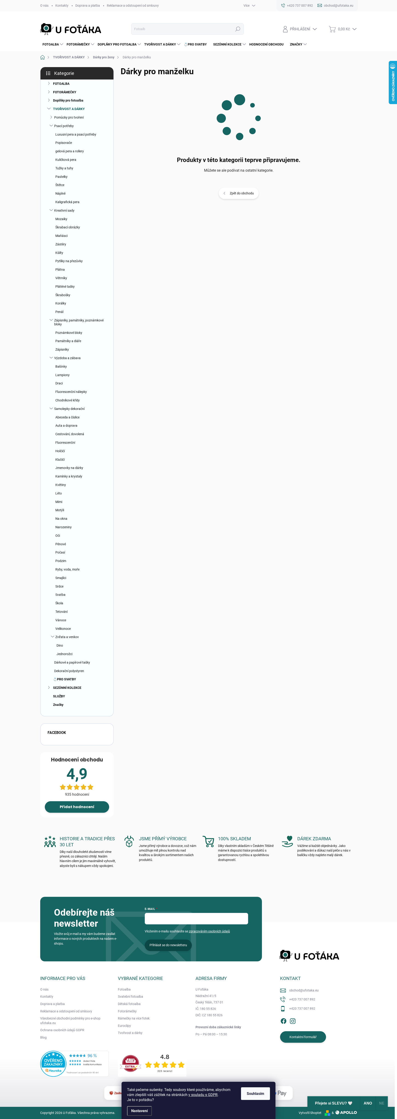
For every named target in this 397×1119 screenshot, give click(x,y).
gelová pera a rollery (69, 151)
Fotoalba (124, 989)
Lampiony (62, 375)
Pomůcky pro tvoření (69, 117)
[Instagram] (292, 1020)
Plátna (60, 269)
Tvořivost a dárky (130, 1033)
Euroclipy (124, 1026)
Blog (43, 1037)
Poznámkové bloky (68, 333)
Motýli (59, 510)
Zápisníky (62, 349)
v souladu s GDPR (203, 1095)
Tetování (61, 611)
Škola (59, 603)
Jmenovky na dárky (69, 468)
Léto (58, 493)
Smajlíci (60, 578)
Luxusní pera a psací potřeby (75, 134)
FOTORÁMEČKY (64, 92)
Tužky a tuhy (64, 168)
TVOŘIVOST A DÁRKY (69, 109)
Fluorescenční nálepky (71, 392)
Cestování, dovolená (69, 434)
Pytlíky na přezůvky (69, 261)
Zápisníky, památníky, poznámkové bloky (79, 322)
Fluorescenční (65, 442)
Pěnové (60, 544)
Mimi (58, 502)
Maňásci (61, 236)
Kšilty (59, 253)
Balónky (61, 366)
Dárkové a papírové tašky (72, 662)
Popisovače (63, 143)
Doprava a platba (87, 5)
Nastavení (139, 1111)
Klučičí (60, 459)
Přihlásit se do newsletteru (168, 945)
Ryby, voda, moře (67, 569)
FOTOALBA (61, 83)
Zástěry (60, 244)
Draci (59, 383)
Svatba (60, 594)
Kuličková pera (65, 160)
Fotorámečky (127, 1011)
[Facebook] (283, 1020)
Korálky (60, 303)
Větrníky (61, 278)
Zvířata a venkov (67, 637)
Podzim (60, 561)
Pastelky (61, 177)
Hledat (237, 29)
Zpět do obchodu (242, 193)
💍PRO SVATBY (64, 679)
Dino (60, 645)
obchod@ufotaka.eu (304, 990)
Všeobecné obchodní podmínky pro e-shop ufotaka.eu (70, 1021)
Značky (58, 705)
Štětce (59, 185)
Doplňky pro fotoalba (68, 100)
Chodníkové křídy (67, 400)
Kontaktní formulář (303, 1037)
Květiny (60, 485)
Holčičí (60, 451)
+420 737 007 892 (302, 999)
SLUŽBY (59, 696)
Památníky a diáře (68, 341)
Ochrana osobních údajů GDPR (62, 1030)
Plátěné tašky (65, 286)
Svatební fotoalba (130, 996)
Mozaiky (61, 219)
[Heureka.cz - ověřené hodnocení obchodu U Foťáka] (74, 1064)
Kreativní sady (64, 210)
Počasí (60, 552)
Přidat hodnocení (77, 806)
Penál (59, 312)
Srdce (59, 586)
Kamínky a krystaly (68, 476)
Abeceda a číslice (67, 417)
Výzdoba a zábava (67, 358)
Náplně (60, 193)
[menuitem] (52, 44)
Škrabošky (62, 295)
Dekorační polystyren (69, 671)
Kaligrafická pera (67, 202)
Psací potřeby (64, 126)
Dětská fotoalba (129, 1004)
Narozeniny (63, 527)
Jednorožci (64, 654)
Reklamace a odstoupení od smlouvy (133, 5)
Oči (57, 535)
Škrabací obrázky (67, 227)
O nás (44, 5)
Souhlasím (255, 1093)
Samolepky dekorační (69, 409)
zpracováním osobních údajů (209, 931)
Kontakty (61, 5)
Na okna (61, 518)
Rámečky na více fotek (134, 1018)
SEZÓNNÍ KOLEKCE (67, 688)
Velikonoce (63, 629)
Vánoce (60, 620)
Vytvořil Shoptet (310, 1113)
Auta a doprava (66, 425)
